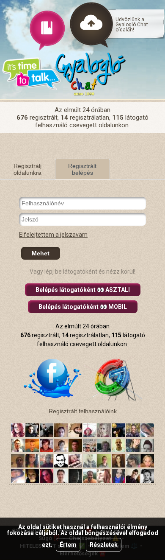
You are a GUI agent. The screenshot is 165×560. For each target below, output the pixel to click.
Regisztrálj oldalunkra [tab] (27, 169)
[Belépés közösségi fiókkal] (52, 377)
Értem (68, 544)
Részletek (104, 544)
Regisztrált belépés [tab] (82, 169)
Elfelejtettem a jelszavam (53, 234)
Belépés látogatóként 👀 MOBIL (82, 306)
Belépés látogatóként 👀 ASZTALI (83, 289)
